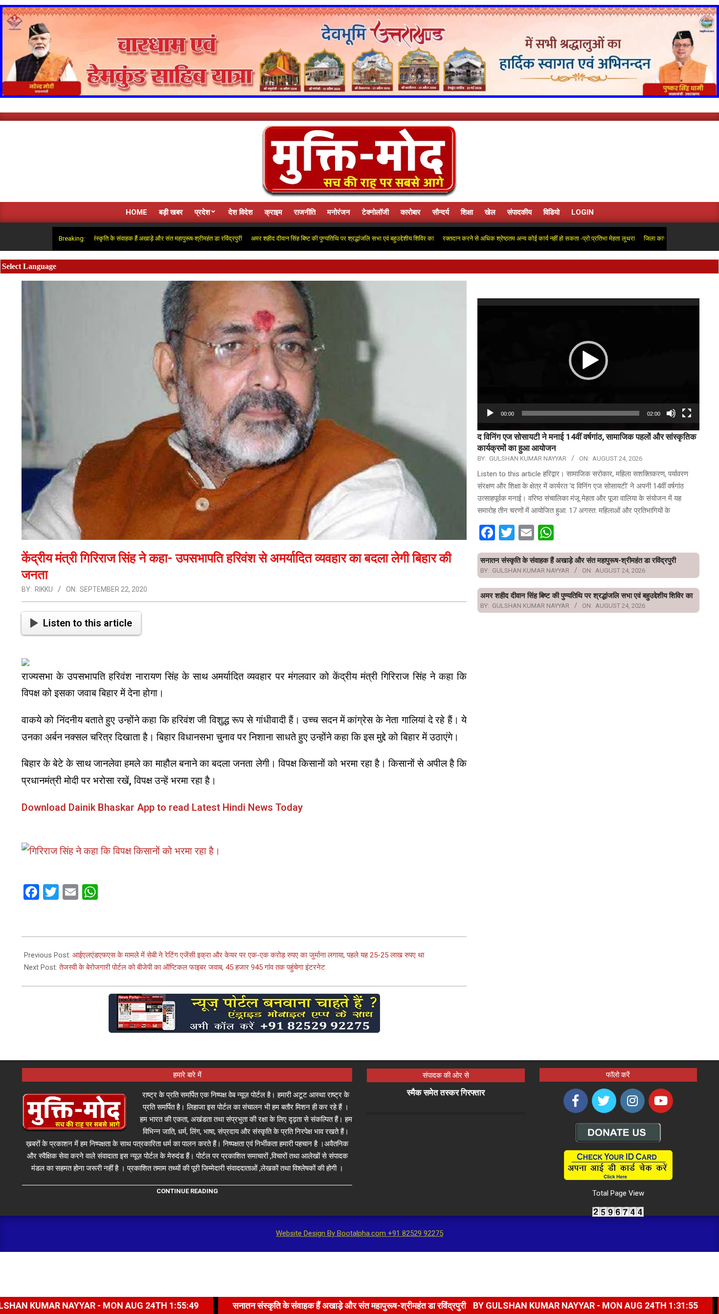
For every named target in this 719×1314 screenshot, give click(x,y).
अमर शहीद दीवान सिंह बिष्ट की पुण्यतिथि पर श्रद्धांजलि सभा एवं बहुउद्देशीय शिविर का (292, 238)
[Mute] (671, 413)
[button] (588, 360)
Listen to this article (87, 623)
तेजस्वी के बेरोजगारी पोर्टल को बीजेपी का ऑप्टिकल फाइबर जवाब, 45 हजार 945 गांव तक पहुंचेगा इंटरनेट (192, 967)
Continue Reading (187, 1191)
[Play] (490, 413)
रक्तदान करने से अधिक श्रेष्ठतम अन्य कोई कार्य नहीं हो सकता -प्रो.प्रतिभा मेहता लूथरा (488, 238)
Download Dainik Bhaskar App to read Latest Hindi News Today (162, 807)
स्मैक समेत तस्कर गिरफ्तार (446, 1092)
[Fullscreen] (687, 413)
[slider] (580, 413)
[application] (588, 360)
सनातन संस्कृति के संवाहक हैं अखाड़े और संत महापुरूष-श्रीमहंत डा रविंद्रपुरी (107, 238)
